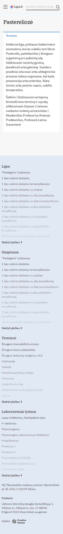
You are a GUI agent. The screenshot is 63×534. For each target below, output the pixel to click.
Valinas (6, 395)
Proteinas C (8, 446)
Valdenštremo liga (12, 384)
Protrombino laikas (13, 469)
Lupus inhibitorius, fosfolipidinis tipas (24, 417)
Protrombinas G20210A (16, 457)
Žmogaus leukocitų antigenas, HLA (22, 355)
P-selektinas (9, 423)
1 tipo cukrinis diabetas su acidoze (22, 189)
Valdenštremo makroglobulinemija (22, 390)
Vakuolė (6, 367)
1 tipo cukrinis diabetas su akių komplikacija (28, 195)
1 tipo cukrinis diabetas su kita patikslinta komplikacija (26, 209)
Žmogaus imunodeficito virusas (20, 344)
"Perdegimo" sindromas (16, 172)
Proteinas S (8, 452)
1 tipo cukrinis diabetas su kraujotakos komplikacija (25, 218)
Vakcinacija (8, 361)
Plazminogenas (11, 429)
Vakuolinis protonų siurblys (18, 372)
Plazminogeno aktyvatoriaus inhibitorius (25, 435)
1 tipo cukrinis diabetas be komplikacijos (26, 184)
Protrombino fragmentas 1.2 (19, 463)
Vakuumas (8, 378)
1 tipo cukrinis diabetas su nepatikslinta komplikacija (25, 228)
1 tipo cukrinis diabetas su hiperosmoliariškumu (30, 201)
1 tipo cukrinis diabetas (15, 178)
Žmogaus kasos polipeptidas (18, 349)
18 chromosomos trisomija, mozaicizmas (26, 236)
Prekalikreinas (10, 440)
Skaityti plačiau (11, 242)
